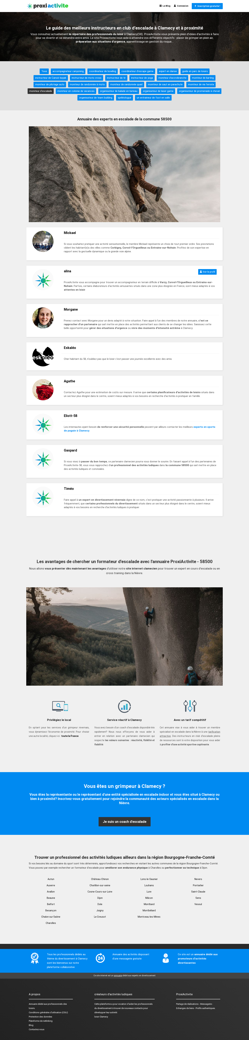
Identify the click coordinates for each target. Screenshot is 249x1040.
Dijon (100, 898)
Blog (31, 1025)
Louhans (149, 885)
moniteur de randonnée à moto (87, 84)
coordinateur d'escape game (137, 71)
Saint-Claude (198, 891)
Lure (149, 891)
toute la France (69, 736)
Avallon (51, 891)
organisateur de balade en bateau (118, 91)
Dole (100, 904)
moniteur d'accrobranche (172, 77)
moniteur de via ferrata (201, 84)
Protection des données (40, 1016)
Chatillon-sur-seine (100, 885)
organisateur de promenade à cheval (199, 91)
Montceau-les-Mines (149, 916)
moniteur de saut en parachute (165, 84)
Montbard (149, 904)
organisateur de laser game (158, 91)
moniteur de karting (203, 77)
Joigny (99, 910)
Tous (44, 71)
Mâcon (149, 898)
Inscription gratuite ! (208, 6)
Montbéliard (149, 910)
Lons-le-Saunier (149, 879)
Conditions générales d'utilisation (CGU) (48, 1012)
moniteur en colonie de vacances (76, 91)
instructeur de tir (116, 77)
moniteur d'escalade (40, 91)
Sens (198, 898)
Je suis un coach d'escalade (124, 822)
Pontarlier (198, 885)
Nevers (198, 879)
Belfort (51, 904)
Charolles (51, 923)
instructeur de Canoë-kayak (50, 77)
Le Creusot (100, 916)
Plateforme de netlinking (41, 1021)
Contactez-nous (36, 1029)
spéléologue (124, 97)
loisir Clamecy (101, 1016)
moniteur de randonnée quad (126, 84)
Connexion (182, 6)
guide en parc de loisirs (195, 71)
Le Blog (166, 6)
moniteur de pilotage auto (49, 84)
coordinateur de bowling (102, 71)
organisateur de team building (95, 97)
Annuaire (33, 1004)
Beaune (51, 898)
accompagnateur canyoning (68, 71)
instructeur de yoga (142, 77)
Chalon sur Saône (50, 916)
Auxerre (51, 885)
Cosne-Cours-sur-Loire (100, 891)
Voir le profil (208, 271)
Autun (51, 879)
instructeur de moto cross (86, 77)
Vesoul (198, 904)
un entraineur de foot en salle (153, 97)
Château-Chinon (100, 879)
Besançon (50, 910)
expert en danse (168, 71)
